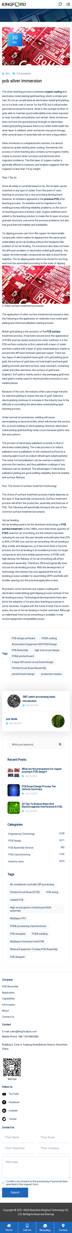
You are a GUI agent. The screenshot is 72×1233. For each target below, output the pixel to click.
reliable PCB (16, 899)
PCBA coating (49, 638)
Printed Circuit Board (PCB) (25, 892)
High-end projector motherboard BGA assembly (30, 909)
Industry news (36, 861)
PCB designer (17, 957)
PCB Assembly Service (36, 847)
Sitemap (49, 1214)
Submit (15, 1192)
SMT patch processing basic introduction (39, 699)
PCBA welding (40, 933)
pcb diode (11, 719)
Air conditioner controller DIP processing (32, 884)
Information (8, 1004)
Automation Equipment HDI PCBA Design (34, 644)
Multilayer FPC (18, 918)
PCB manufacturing (36, 854)
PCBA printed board (23, 656)
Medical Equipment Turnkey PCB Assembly (33, 949)
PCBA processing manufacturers (28, 926)
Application (8, 992)
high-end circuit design (47, 650)
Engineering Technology (36, 833)
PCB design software (23, 638)
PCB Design (36, 840)
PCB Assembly (20, 650)
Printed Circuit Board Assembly (29, 668)
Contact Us (8, 1016)
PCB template (18, 933)
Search (63, 14)
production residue (51, 674)
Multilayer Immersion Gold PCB (27, 941)
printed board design (23, 674)
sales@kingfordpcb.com (23, 1031)
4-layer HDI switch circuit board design (32, 662)
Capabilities (8, 998)
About (5, 1010)
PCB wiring (52, 892)
